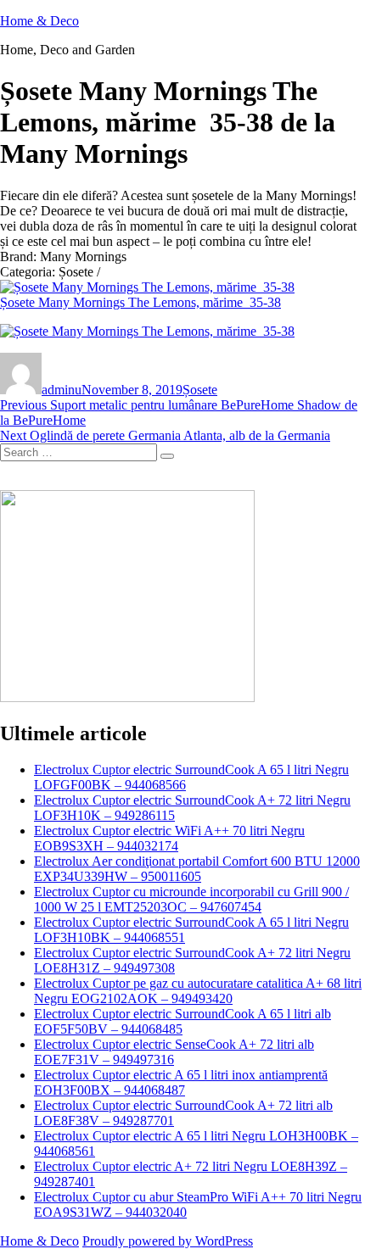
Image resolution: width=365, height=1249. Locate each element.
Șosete (199, 389)
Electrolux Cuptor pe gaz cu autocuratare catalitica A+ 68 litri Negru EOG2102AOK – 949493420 (198, 991)
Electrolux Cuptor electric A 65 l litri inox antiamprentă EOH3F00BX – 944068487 (181, 1082)
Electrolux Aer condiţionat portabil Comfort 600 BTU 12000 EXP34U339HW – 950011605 (197, 869)
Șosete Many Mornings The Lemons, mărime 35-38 (140, 302)
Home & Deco (39, 21)
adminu (61, 389)
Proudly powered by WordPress (167, 1241)
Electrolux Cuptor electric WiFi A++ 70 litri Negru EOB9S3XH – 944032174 (169, 838)
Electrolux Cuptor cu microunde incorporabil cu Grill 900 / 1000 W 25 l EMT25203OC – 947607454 (191, 899)
